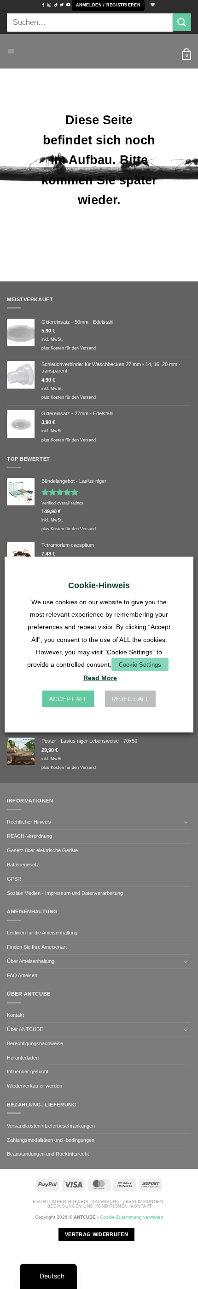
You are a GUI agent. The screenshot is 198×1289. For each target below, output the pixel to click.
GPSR (14, 879)
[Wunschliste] (151, 5)
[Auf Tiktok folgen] (56, 5)
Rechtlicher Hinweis (29, 822)
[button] (108, 5)
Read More (100, 678)
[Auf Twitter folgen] (62, 5)
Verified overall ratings (62, 503)
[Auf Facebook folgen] (43, 5)
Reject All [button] (130, 699)
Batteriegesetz (23, 864)
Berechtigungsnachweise (35, 1043)
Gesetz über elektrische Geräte (42, 850)
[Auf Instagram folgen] (49, 5)
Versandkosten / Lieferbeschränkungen (51, 1126)
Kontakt (15, 1015)
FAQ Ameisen (22, 975)
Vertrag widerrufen (96, 1234)
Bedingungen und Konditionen (87, 1206)
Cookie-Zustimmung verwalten (131, 1217)
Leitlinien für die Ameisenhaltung (42, 932)
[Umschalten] (185, 822)
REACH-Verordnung (29, 836)
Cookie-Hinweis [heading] (99, 585)
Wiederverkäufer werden (34, 1085)
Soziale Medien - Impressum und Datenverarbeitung (65, 893)
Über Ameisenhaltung (30, 961)
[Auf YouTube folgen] (68, 5)
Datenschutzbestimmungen (127, 1201)
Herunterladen (23, 1057)
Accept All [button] (68, 699)
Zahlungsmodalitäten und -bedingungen (50, 1140)
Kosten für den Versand (73, 348)
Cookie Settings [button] (140, 664)
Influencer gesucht (27, 1071)
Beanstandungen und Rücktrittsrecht (48, 1154)
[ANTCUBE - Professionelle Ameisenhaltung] (99, 51)
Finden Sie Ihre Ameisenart (37, 947)
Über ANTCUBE (25, 1029)
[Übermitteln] (182, 22)
